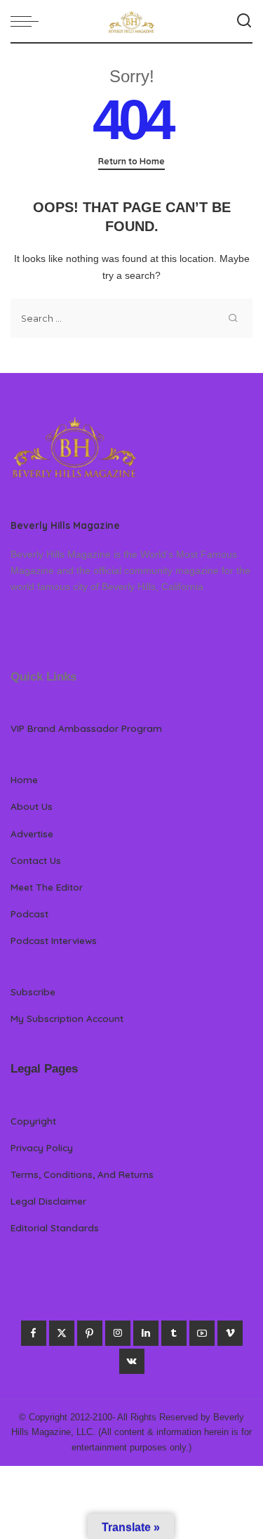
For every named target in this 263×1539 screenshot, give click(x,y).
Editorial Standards (55, 1227)
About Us (32, 806)
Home (24, 779)
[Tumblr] (174, 1333)
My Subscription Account (67, 1018)
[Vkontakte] (131, 1361)
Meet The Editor (47, 887)
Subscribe (33, 991)
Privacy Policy (42, 1147)
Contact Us (36, 860)
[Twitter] (61, 1333)
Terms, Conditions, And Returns (82, 1174)
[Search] (244, 21)
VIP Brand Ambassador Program (86, 728)
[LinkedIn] (146, 1333)
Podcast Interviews (54, 940)
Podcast (29, 913)
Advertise (32, 833)
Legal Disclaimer (48, 1201)
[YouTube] (202, 1333)
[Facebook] (33, 1333)
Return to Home (131, 161)
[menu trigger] (28, 21)
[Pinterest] (89, 1333)
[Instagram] (117, 1333)
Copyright (33, 1121)
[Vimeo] (230, 1333)
